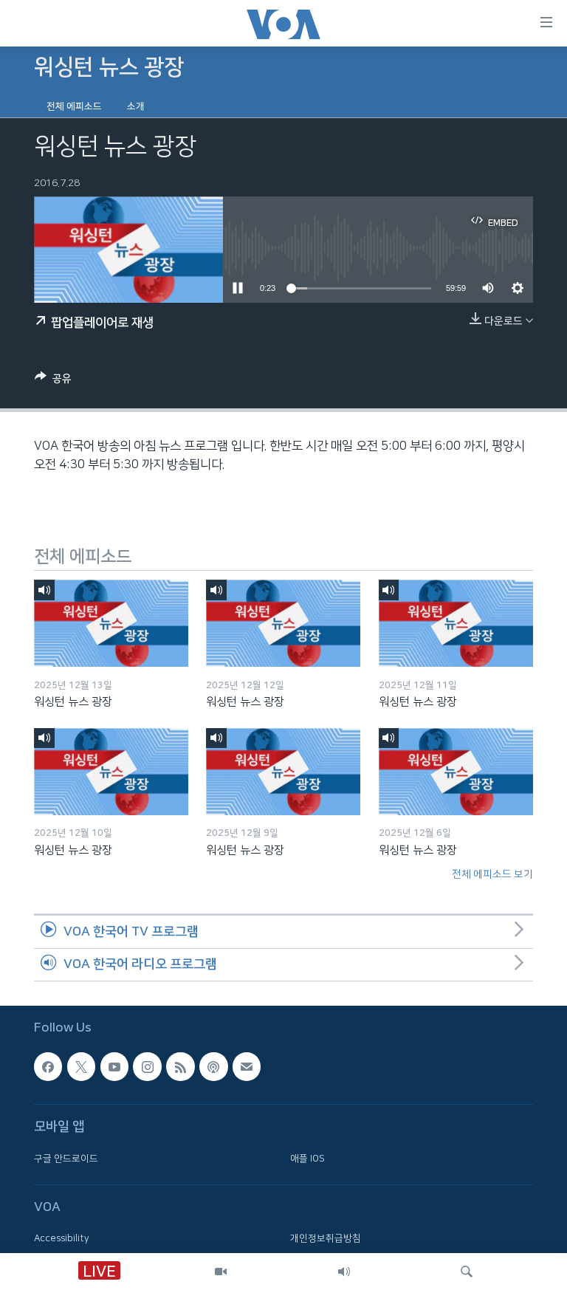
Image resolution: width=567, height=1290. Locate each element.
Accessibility (61, 1239)
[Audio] (344, 1271)
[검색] (466, 1271)
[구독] (247, 1067)
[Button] (53, 381)
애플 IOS (307, 1158)
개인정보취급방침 (325, 1239)
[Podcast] (213, 1067)
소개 (136, 106)
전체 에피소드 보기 (492, 874)
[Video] (221, 1271)
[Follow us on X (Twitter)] (81, 1067)
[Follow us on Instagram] (147, 1067)
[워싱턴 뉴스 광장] (111, 623)
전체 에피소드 (74, 106)
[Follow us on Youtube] (114, 1067)
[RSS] (180, 1067)
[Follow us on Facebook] (48, 1067)
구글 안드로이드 (66, 1158)
